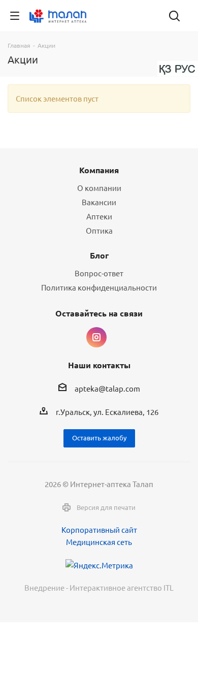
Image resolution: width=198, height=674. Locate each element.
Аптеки (99, 216)
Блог (99, 255)
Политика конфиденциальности (99, 287)
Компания (99, 170)
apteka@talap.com (107, 388)
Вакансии (99, 202)
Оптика (99, 230)
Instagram (96, 337)
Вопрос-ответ (99, 273)
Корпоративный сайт (99, 529)
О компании (99, 187)
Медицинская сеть (99, 542)
